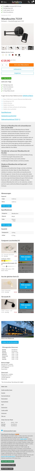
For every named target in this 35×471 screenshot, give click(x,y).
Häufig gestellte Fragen (6, 390)
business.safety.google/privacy (8, 456)
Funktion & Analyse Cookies (8, 465)
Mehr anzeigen (6, 206)
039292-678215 (28, 96)
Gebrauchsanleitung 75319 (9, 119)
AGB (2, 404)
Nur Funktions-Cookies (7, 468)
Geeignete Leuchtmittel (8, 116)
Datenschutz (4, 407)
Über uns (3, 416)
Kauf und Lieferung (5, 395)
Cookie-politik (4, 410)
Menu (5, 2)
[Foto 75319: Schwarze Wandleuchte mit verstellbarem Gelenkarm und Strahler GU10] (17, 34)
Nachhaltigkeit (4, 401)
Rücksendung (4, 398)
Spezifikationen (6, 112)
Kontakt (3, 393)
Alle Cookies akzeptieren (7, 461)
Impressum (4, 413)
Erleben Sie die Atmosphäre (10, 342)
